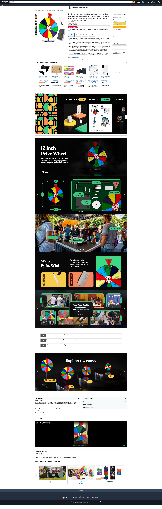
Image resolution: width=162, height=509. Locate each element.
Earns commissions (46, 422)
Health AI (7, 5)
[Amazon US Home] (64, 497)
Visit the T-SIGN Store (72, 21)
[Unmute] (126, 446)
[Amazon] (4, 1)
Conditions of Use (65, 501)
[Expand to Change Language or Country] (79, 497)
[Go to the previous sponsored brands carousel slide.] (36, 475)
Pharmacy (43, 5)
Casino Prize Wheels (59, 10)
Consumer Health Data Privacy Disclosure (82, 501)
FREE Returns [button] (71, 30)
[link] (44, 79)
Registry (34, 5)
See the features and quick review (46, 423)
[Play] (36, 446)
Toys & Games (37, 10)
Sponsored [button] (36, 463)
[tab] (79, 211)
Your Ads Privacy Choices (94, 501)
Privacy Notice (71, 501)
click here (66, 408)
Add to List (116, 43)
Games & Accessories (44, 10)
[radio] (36, 14)
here (42, 406)
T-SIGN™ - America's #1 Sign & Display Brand (121, 32)
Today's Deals (13, 5)
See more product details (74, 57)
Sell (31, 5)
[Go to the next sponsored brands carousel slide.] (126, 475)
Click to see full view (52, 42)
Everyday (48, 5)
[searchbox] (72, 2)
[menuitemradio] (124, 445)
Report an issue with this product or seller (78, 59)
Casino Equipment (52, 10)
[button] (3, 5)
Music (38, 5)
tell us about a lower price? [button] (49, 412)
